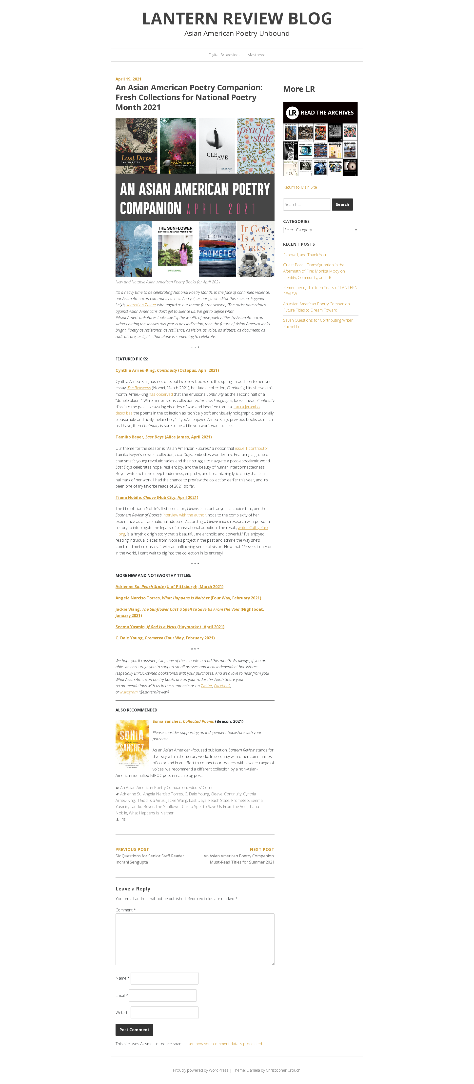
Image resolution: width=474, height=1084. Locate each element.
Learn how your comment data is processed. (223, 1043)
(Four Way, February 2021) (226, 598)
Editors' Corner (202, 787)
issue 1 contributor (251, 448)
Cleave (216, 794)
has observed (161, 394)
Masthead (256, 55)
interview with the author (184, 515)
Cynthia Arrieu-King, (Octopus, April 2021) (167, 370)
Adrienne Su (130, 794)
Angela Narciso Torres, (153, 598)
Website (123, 1012)
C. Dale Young (197, 794)
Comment (126, 910)
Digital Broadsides (224, 55)
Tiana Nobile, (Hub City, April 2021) (157, 497)
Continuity (232, 794)
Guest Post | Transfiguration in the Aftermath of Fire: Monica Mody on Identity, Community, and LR (314, 271)
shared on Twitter (141, 305)
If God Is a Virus (151, 800)
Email (122, 995)
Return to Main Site (300, 187)
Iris (123, 819)
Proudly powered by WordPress (201, 1070)
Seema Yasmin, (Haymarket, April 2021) (170, 627)
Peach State (218, 800)
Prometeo (240, 800)
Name (123, 978)
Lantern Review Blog (237, 18)
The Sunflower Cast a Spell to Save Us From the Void (202, 806)
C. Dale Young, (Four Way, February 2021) (165, 638)
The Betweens (139, 388)
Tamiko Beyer (142, 806)
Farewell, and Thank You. (305, 254)
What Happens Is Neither (151, 813)
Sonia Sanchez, (183, 721)
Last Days (197, 800)
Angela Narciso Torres (163, 794)
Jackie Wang (176, 800)
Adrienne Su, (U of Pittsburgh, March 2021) (169, 586)
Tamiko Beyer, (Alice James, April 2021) (164, 437)
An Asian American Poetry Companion (153, 787)
